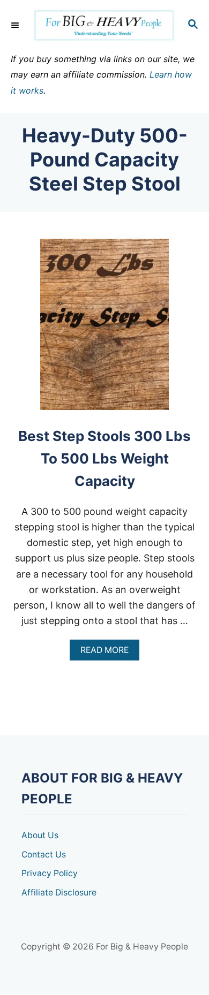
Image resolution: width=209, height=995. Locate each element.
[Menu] (16, 25)
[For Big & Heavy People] (104, 25)
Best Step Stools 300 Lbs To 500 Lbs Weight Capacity (104, 459)
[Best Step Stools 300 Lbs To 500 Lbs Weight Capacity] (104, 329)
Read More (108, 652)
